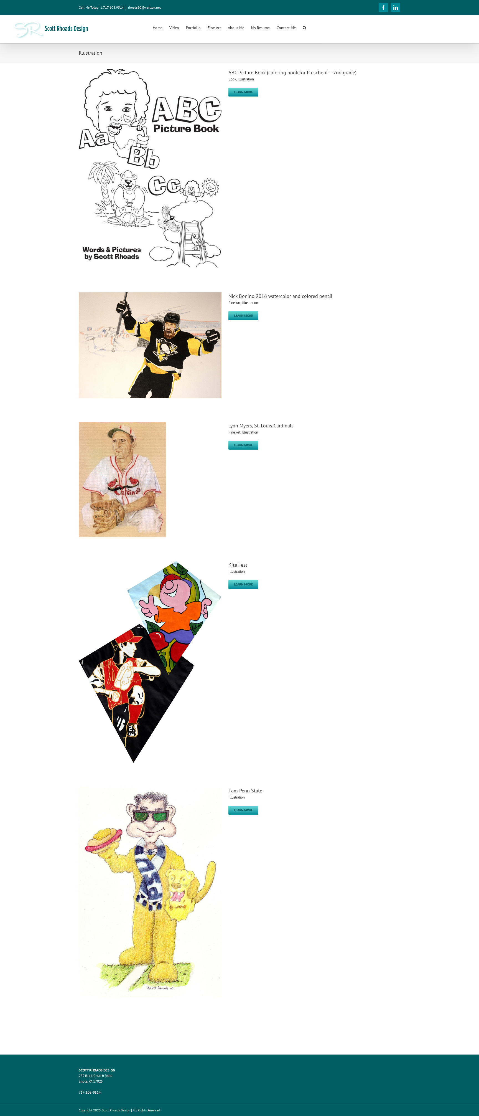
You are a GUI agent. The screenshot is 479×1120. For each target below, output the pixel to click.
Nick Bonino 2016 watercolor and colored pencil (280, 296)
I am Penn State (245, 790)
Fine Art (234, 302)
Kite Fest (237, 565)
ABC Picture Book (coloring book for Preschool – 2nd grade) (292, 72)
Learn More (243, 92)
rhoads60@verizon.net (144, 7)
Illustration (246, 79)
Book (232, 79)
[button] (304, 27)
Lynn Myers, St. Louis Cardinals (261, 425)
